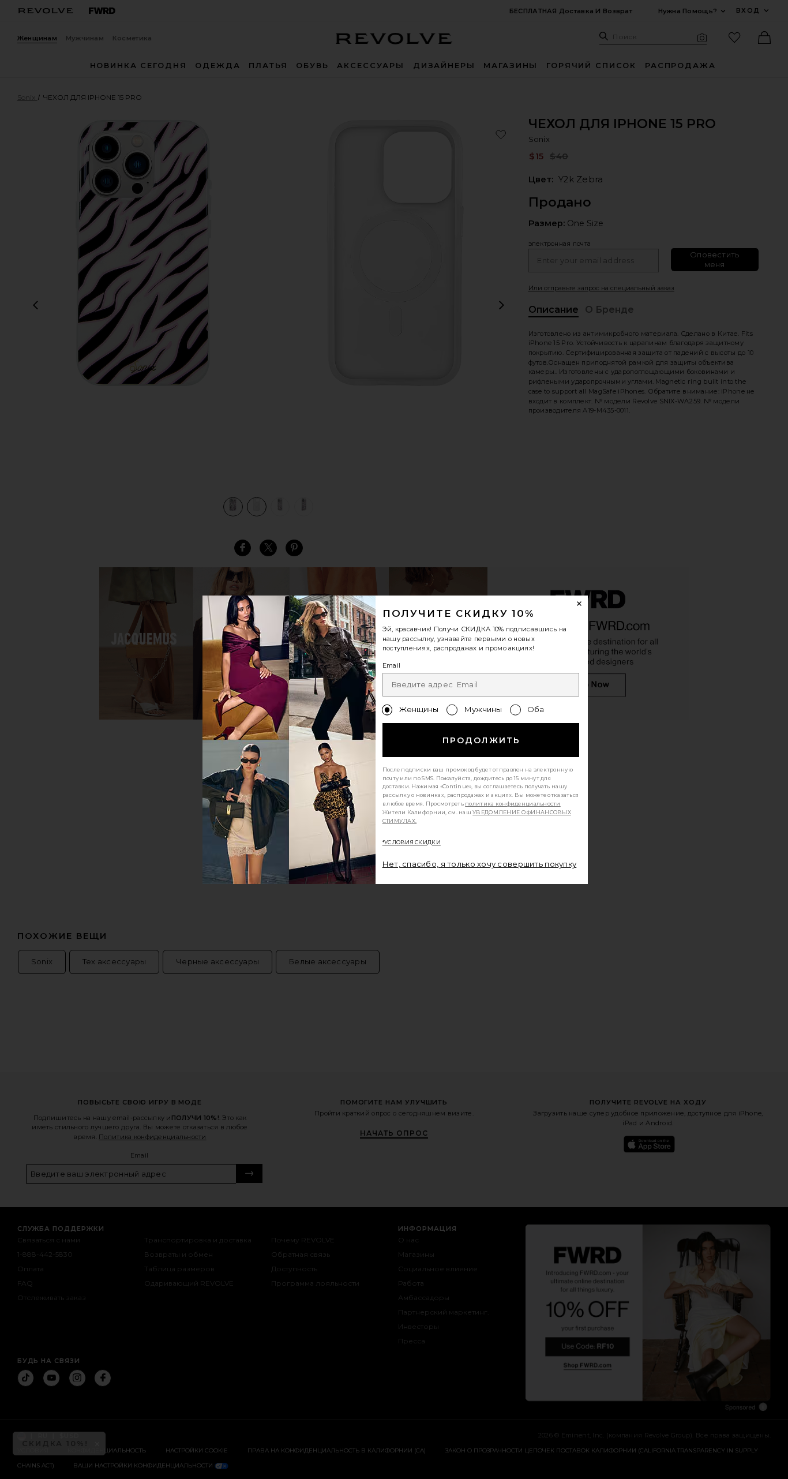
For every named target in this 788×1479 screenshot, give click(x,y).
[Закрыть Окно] (579, 604)
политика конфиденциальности (513, 803)
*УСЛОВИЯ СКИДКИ (411, 842)
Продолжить (481, 740)
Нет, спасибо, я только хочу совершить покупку (479, 863)
